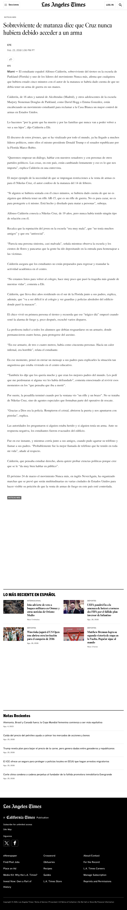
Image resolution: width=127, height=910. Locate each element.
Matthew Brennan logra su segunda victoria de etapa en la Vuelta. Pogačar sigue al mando (102, 637)
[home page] (63, 4)
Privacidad (53, 902)
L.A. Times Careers (94, 869)
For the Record (92, 862)
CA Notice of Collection (68, 902)
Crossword (49, 856)
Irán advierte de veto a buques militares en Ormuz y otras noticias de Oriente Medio (43, 610)
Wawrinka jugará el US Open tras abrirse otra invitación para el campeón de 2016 (43, 635)
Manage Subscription (95, 875)
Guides (47, 875)
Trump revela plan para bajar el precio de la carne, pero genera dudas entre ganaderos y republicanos (58, 748)
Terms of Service (41, 902)
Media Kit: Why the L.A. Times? (20, 875)
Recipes (47, 869)
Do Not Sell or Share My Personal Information (96, 902)
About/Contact (92, 856)
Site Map (7, 830)
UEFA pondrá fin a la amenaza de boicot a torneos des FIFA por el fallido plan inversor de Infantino (103, 610)
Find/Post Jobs (11, 862)
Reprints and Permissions (97, 881)
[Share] (10, 59)
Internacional (34, 601)
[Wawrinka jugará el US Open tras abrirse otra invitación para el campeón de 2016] (13, 634)
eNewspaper (10, 856)
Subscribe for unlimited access (17, 825)
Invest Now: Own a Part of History (17, 884)
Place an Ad (9, 869)
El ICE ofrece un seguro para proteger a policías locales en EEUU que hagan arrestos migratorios (56, 761)
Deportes (91, 601)
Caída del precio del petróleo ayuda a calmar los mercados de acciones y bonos (46, 735)
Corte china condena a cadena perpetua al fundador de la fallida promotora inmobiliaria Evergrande (57, 774)
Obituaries (49, 862)
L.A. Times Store (52, 881)
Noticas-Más (10, 17)
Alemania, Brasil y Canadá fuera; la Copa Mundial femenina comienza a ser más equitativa (52, 722)
